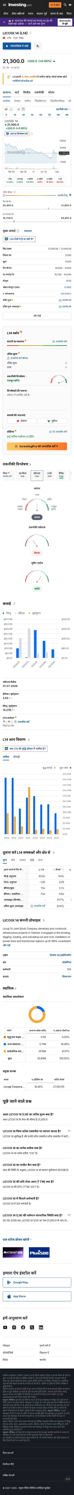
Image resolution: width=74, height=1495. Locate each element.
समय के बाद (56, 13)
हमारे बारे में (45, 1345)
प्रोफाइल (17, 101)
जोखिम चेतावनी (8, 1475)
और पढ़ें (6, 945)
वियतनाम (66, 976)
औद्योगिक (66, 962)
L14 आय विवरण (14, 739)
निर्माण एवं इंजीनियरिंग (60, 955)
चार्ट (17, 92)
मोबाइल (6, 1345)
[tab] (22, 475)
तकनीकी (39, 92)
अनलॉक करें (39, 905)
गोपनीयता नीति (8, 1464)
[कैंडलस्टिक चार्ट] (6, 109)
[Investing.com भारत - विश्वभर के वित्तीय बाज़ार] (20, 5)
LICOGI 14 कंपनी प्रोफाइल (21, 920)
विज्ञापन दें (44, 1352)
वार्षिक (6, 756)
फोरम (51, 92)
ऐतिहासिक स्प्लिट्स (57, 101)
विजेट (5, 1359)
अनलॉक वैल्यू (62, 195)
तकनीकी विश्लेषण (15, 464)
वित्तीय (26, 92)
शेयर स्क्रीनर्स (18, 13)
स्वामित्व (28, 101)
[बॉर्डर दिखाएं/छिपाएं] (23, 109)
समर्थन (43, 1359)
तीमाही (16, 756)
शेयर (5, 13)
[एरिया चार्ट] (11, 109)
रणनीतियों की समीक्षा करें (23, 81)
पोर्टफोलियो (8, 1352)
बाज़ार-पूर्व (42, 13)
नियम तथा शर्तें (8, 1453)
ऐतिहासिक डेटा (40, 101)
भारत (30, 13)
